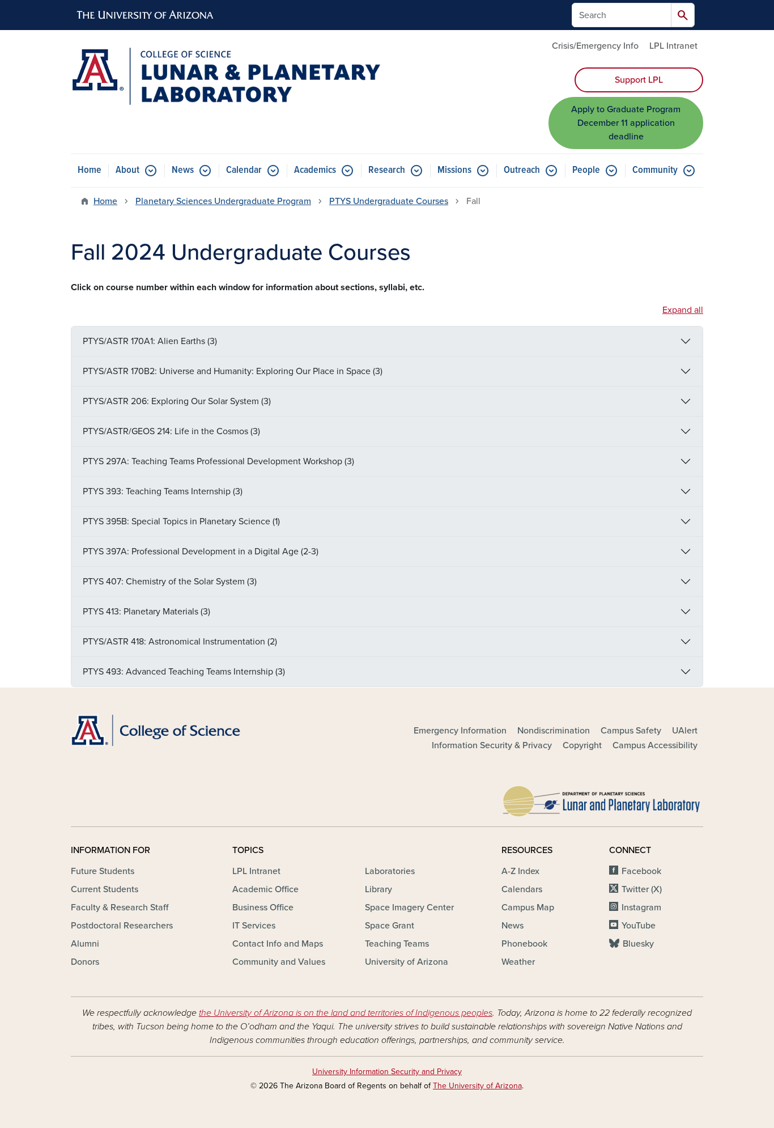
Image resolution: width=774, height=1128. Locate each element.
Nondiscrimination (553, 730)
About (127, 170)
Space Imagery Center (409, 907)
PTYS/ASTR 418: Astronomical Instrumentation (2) (180, 641)
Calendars (521, 889)
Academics (315, 170)
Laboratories (390, 871)
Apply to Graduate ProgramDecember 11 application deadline (626, 123)
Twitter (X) (642, 889)
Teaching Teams (397, 943)
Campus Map (527, 907)
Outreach (522, 170)
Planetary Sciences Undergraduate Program (223, 201)
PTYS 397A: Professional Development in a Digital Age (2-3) (200, 551)
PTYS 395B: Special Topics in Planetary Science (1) (181, 521)
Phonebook (524, 943)
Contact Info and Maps (277, 943)
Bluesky (638, 943)
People (586, 170)
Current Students (104, 889)
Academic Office (265, 889)
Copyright (582, 745)
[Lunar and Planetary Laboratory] (602, 798)
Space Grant (389, 925)
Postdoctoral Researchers (122, 925)
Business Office (263, 907)
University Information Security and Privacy (387, 1071)
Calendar (244, 170)
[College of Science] (172, 730)
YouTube (639, 925)
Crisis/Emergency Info (595, 46)
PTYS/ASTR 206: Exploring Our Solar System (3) (177, 401)
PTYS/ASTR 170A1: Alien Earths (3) (150, 341)
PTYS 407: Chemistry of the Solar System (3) (170, 581)
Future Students (102, 871)
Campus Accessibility (655, 745)
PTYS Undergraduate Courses (388, 201)
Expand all (682, 310)
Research (386, 170)
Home (89, 170)
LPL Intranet (673, 46)
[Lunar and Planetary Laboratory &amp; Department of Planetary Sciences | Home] (225, 76)
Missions (454, 170)
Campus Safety (631, 730)
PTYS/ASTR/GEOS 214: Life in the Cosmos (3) (171, 431)
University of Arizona (406, 962)
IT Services (253, 925)
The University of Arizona (477, 1086)
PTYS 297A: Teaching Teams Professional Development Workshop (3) (218, 461)
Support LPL (639, 80)
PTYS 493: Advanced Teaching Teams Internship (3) (184, 671)
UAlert (685, 730)
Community (655, 170)
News (183, 170)
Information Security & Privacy (492, 745)
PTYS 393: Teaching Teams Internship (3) (163, 491)
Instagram (641, 907)
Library (378, 889)
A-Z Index (520, 871)
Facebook (641, 871)
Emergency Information (460, 730)
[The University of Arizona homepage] (145, 15)
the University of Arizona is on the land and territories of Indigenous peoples (345, 1013)
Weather (518, 962)
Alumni (85, 943)
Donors (85, 962)
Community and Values (278, 962)
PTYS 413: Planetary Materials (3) (146, 611)
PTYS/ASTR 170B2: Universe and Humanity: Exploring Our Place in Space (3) (232, 371)
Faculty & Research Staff (119, 907)
